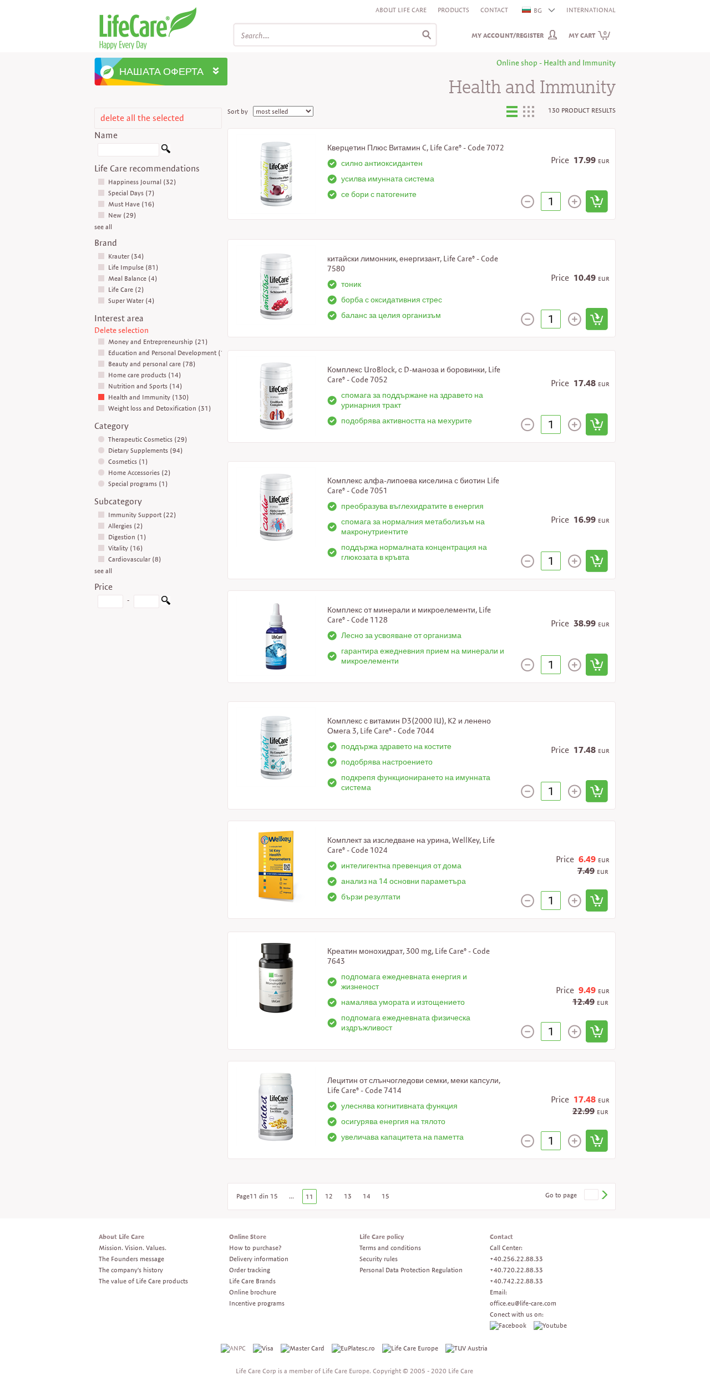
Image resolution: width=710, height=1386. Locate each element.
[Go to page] (604, 1195)
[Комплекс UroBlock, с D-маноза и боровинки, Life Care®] (276, 395)
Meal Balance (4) (133, 278)
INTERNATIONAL (591, 10)
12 (329, 1196)
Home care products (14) (144, 375)
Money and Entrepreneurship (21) (158, 341)
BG (538, 10)
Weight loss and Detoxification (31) (159, 408)
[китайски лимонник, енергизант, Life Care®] (276, 284)
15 (385, 1196)
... (291, 1196)
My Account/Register (507, 35)
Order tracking (249, 1270)
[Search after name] (165, 150)
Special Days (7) (131, 193)
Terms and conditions (390, 1247)
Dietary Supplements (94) (145, 450)
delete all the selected (142, 118)
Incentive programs (257, 1303)
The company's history (131, 1270)
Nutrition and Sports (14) (145, 386)
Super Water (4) (131, 300)
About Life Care (401, 10)
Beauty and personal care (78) (152, 364)
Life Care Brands (252, 1281)
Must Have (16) (131, 204)
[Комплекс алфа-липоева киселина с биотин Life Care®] (276, 506)
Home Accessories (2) (139, 472)
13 (348, 1196)
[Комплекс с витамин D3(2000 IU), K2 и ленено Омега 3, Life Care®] (276, 746)
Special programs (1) (138, 483)
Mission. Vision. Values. (132, 1247)
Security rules (378, 1259)
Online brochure (252, 1292)
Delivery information (258, 1259)
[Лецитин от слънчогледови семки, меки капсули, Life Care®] (276, 1105)
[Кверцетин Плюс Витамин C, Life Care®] (276, 173)
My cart (588, 35)
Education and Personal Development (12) (169, 352)
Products (453, 10)
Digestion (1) (127, 537)
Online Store (247, 1236)
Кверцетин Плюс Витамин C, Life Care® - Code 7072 (415, 148)
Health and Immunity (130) (148, 397)
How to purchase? (255, 1247)
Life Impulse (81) (133, 267)
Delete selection (121, 330)
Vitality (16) (125, 548)
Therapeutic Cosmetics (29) (147, 439)
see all (103, 226)
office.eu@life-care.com (523, 1303)
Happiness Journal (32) (142, 182)
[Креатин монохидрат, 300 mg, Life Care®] (276, 976)
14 (367, 1196)
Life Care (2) (126, 289)
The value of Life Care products (143, 1281)
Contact (494, 10)
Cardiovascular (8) (134, 559)
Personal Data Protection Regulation (411, 1270)
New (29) (122, 215)
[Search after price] (165, 602)
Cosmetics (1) (128, 461)
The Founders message (131, 1259)
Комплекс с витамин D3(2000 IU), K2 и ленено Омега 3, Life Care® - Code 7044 (409, 726)
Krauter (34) (126, 256)
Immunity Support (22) (142, 514)
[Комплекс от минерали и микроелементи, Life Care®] (276, 635)
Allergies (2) (125, 526)
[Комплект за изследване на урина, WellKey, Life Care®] (276, 865)
